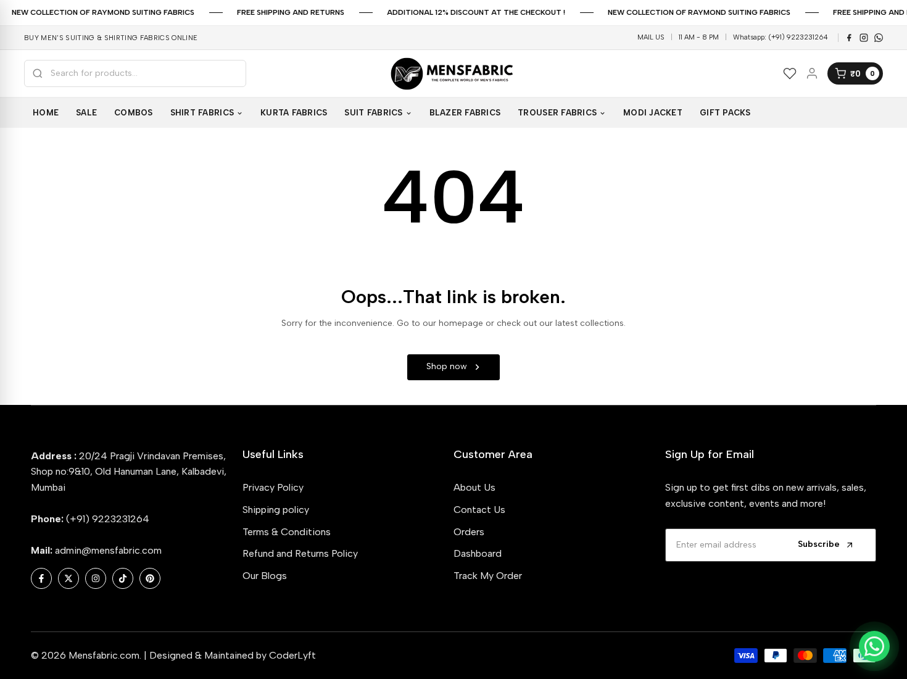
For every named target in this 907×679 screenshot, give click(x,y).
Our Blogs (264, 575)
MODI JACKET (652, 112)
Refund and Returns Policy (300, 553)
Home (46, 112)
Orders (469, 532)
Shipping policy (275, 509)
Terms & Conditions (286, 532)
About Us (474, 487)
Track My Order (488, 575)
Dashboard (478, 553)
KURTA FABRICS (293, 112)
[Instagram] (863, 37)
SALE (86, 112)
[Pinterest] (878, 37)
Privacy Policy (273, 487)
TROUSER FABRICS (557, 112)
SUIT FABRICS (373, 112)
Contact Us (479, 509)
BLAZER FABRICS (465, 112)
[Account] (812, 73)
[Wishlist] (790, 73)
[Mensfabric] (453, 74)
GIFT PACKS (725, 112)
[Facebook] (849, 37)
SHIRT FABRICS (202, 112)
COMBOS (133, 112)
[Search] (38, 73)
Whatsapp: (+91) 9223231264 (780, 37)
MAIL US (651, 37)
